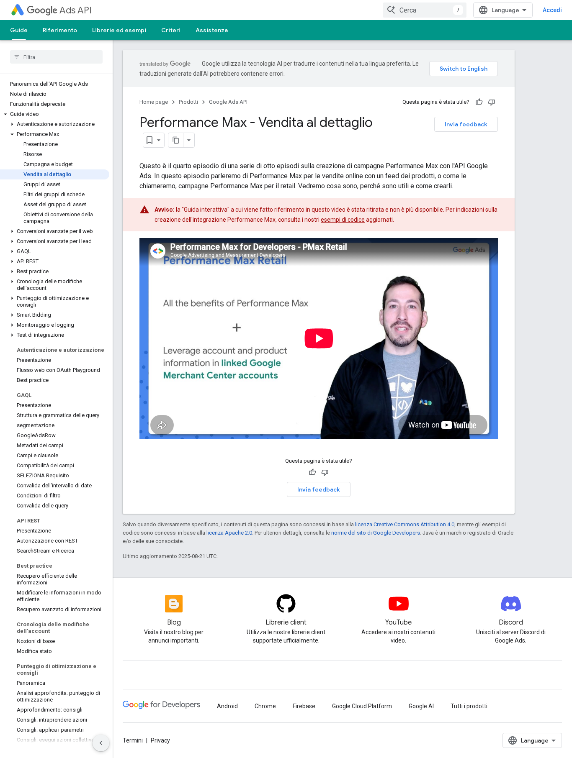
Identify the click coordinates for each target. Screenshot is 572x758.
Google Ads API (228, 102)
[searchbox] (56, 57)
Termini (133, 740)
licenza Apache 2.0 (229, 533)
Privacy (160, 740)
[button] (54, 114)
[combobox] (424, 10)
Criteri (170, 30)
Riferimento (60, 30)
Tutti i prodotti (469, 706)
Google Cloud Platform (362, 706)
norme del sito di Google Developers (375, 533)
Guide (19, 30)
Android (227, 706)
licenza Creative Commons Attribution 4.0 (404, 524)
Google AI (421, 706)
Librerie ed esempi (119, 30)
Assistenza (212, 30)
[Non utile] (491, 102)
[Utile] (479, 102)
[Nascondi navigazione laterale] (101, 743)
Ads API (75, 10)
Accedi (552, 10)
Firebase (304, 706)
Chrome (265, 706)
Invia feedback (466, 124)
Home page (153, 102)
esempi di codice (343, 219)
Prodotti (188, 102)
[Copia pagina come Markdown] (175, 140)
